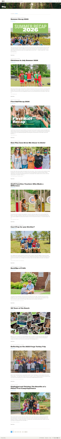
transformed (22, 260)
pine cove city (22, 300)
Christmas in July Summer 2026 (24, 60)
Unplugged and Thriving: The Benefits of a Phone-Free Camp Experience (28, 387)
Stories (18, 17)
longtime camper (20, 176)
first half (13, 135)
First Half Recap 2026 (20, 102)
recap (16, 135)
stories (18, 219)
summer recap (14, 52)
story (19, 260)
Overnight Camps (9, 1)
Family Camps (20, 1)
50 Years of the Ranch (20, 308)
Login (54, 1)
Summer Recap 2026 (20, 19)
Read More (12, 55)
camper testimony (15, 176)
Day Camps (15, 1)
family (13, 300)
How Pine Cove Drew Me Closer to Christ (28, 143)
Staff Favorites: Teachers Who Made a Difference (27, 185)
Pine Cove (13, 144)
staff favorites (14, 219)
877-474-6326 (41, 437)
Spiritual (12, 225)
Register (51, 1)
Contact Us (46, 437)
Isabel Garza (13, 62)
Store (50, 437)
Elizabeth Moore (14, 228)
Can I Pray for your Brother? (23, 227)
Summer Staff (23, 17)
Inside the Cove (13, 17)
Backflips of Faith (18, 268)
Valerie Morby (14, 390)
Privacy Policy (3, 437)
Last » (26, 431)
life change (14, 260)
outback (17, 260)
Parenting (13, 266)
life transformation (17, 300)
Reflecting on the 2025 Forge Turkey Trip (28, 347)
